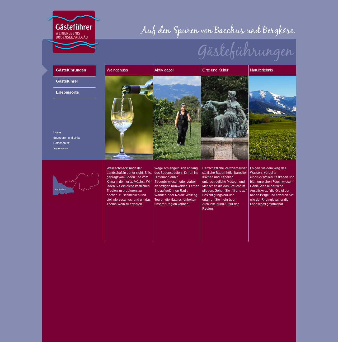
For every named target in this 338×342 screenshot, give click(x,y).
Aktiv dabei (163, 70)
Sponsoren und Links (67, 137)
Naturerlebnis (261, 70)
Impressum (60, 148)
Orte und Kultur (215, 70)
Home (57, 132)
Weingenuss (117, 70)
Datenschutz (61, 142)
